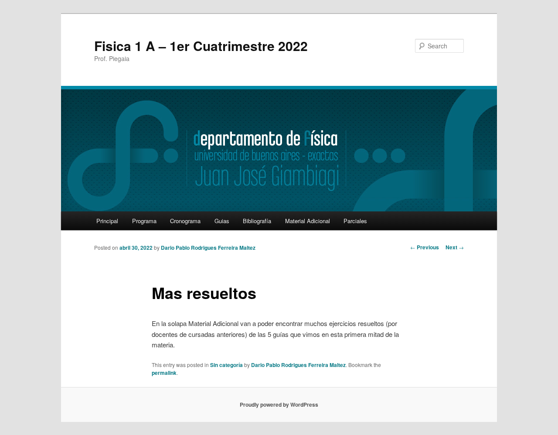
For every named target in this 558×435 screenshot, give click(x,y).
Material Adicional (307, 221)
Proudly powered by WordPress (279, 404)
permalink (164, 373)
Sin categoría (226, 365)
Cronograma (185, 221)
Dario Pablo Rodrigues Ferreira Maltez (208, 247)
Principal (107, 221)
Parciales (355, 221)
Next (455, 247)
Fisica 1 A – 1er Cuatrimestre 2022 (201, 45)
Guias (221, 221)
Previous (424, 247)
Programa (144, 221)
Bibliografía (257, 221)
